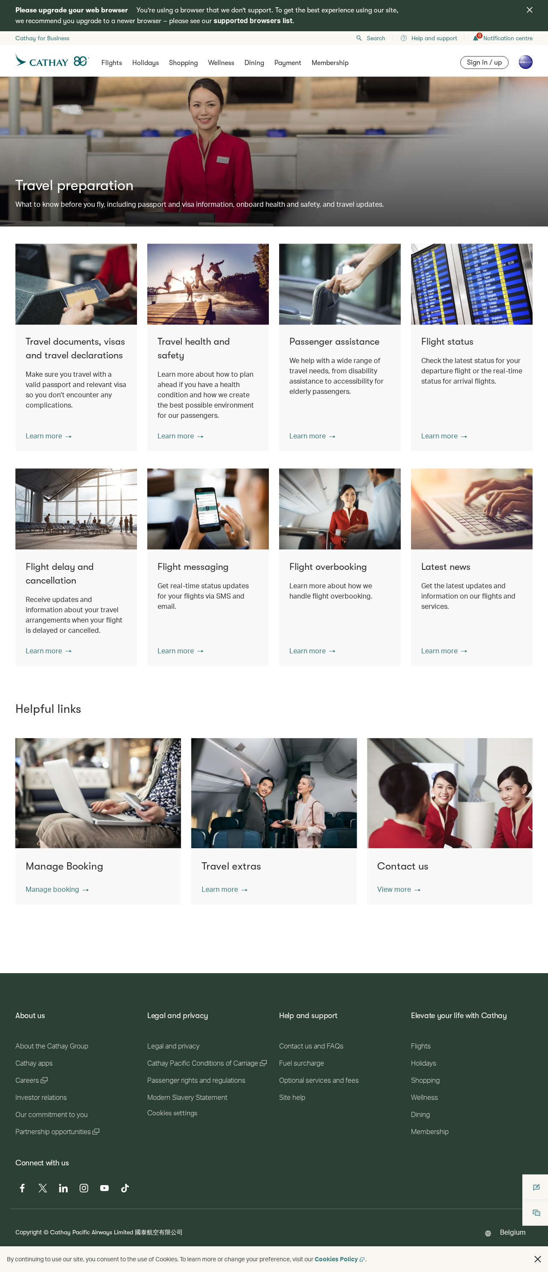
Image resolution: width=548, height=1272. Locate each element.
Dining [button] (254, 63)
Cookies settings (172, 1113)
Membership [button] (330, 63)
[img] (530, 10)
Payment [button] (287, 63)
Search (376, 38)
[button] (48, 436)
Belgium (513, 1231)
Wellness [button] (221, 63)
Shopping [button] (183, 63)
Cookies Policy (336, 1259)
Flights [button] (111, 63)
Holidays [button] (145, 63)
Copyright (28, 1232)
